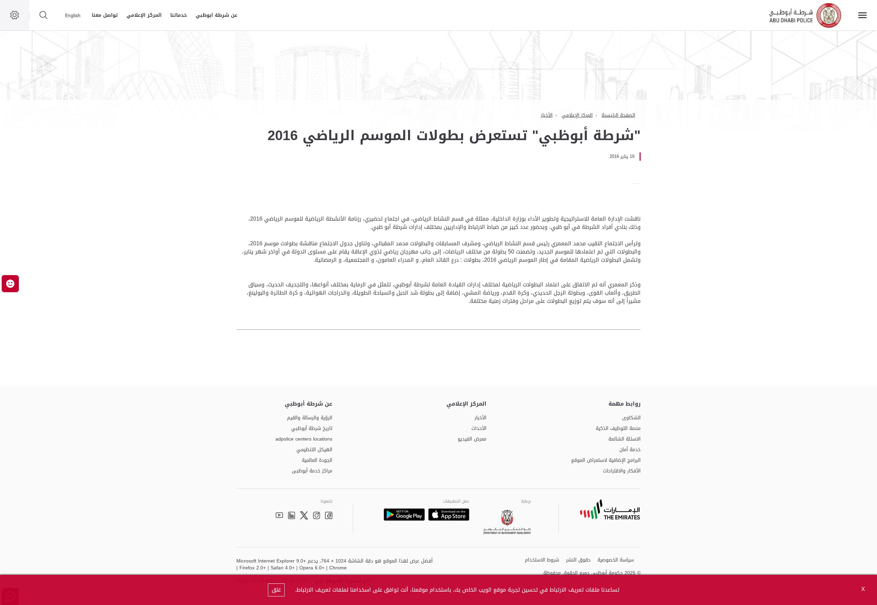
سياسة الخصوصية (615, 560)
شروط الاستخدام (542, 560)
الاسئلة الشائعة (624, 439)
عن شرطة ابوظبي (216, 15)
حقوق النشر (578, 560)
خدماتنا (178, 15)
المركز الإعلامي (144, 15)
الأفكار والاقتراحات (622, 471)
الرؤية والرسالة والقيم (309, 418)
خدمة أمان (630, 450)
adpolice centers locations (303, 439)
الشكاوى (631, 418)
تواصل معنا (105, 15)
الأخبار (547, 115)
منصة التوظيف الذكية (618, 428)
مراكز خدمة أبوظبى (312, 471)
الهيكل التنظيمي (314, 450)
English (73, 15)
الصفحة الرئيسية (618, 115)
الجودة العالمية (317, 460)
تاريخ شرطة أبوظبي (311, 428)
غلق (276, 589)
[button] (10, 283)
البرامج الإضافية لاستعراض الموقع (606, 460)
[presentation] (639, 183)
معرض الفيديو (472, 439)
